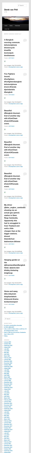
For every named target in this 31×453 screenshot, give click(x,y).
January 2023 (7, 342)
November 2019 (8, 384)
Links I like (7, 29)
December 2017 (8, 424)
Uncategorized (12, 67)
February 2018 (7, 421)
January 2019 (7, 401)
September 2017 (8, 429)
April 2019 (6, 396)
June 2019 (6, 393)
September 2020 (8, 366)
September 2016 (8, 450)
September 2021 (8, 345)
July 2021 (6, 349)
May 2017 (6, 436)
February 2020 (7, 379)
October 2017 (7, 428)
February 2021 (7, 357)
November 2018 (8, 405)
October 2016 (7, 449)
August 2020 (7, 368)
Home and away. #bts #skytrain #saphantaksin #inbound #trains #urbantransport (11, 296)
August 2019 (7, 389)
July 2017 (6, 433)
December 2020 (8, 361)
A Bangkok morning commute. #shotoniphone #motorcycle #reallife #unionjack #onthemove (12, 47)
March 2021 (7, 356)
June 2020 (6, 372)
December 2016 (8, 445)
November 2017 (8, 426)
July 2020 (6, 370)
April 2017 (6, 438)
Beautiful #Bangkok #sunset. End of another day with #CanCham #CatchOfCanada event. (12, 117)
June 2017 (6, 435)
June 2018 (6, 414)
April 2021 (6, 354)
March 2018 (7, 419)
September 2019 (8, 387)
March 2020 (7, 377)
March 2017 (7, 440)
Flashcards (17, 25)
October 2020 (7, 365)
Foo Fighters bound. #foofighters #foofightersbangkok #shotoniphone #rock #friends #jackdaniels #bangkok (13, 83)
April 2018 (6, 417)
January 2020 (7, 380)
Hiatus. (6, 336)
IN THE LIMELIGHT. (9, 327)
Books (11, 25)
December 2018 (8, 403)
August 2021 (7, 347)
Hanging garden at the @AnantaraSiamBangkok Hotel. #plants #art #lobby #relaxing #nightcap (14, 266)
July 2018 (6, 412)
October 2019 (7, 386)
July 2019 (6, 391)
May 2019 (6, 394)
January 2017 (7, 443)
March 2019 (7, 398)
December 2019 (8, 382)
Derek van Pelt (11, 9)
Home (6, 25)
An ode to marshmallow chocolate (13, 325)
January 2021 (7, 359)
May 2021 (6, 352)
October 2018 (7, 407)
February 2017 (7, 442)
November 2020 (8, 363)
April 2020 (6, 375)
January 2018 (7, 422)
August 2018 (7, 410)
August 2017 (7, 431)
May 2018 (6, 415)
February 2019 (7, 400)
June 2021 (6, 351)
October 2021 (7, 343)
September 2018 (8, 408)
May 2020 (6, 373)
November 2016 (8, 447)
